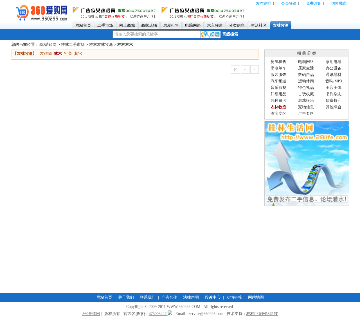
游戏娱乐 (306, 100)
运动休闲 (306, 81)
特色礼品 (306, 87)
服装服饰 (278, 75)
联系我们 (148, 297)
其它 (78, 53)
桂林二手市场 (73, 44)
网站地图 (256, 297)
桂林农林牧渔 (101, 44)
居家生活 (306, 68)
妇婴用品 (278, 94)
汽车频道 (278, 81)
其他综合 (333, 107)
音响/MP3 (333, 81)
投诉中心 (212, 297)
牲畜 (68, 53)
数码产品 (306, 75)
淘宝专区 (278, 113)
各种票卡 (278, 100)
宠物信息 (306, 107)
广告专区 (306, 113)
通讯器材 (333, 75)
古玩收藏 (306, 94)
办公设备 (333, 68)
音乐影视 (278, 87)
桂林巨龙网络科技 (262, 314)
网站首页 (104, 297)
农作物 (46, 53)
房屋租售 (278, 62)
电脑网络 (306, 62)
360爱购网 (48, 44)
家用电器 (333, 62)
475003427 (158, 314)
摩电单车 (278, 68)
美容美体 (333, 87)
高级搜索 (230, 34)
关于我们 (126, 297)
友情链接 (234, 297)
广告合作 (169, 297)
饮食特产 (333, 100)
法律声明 (191, 297)
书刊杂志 (333, 94)
